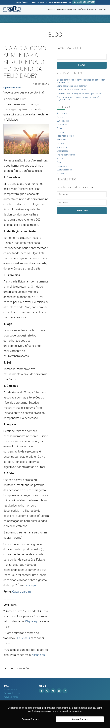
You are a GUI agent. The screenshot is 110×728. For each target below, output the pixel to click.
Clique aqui (32, 621)
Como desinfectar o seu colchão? (72, 86)
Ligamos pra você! (85, 2)
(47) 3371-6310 (29, 2)
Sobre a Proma (10, 689)
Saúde (59, 162)
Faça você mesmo (65, 136)
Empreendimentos (66, 9)
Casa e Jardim (21, 591)
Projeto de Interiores (66, 155)
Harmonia (16, 87)
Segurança (62, 166)
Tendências (62, 173)
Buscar (82, 65)
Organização (62, 151)
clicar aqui (29, 585)
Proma (51, 9)
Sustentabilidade (64, 170)
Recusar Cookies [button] (30, 719)
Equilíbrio (7, 87)
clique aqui (38, 655)
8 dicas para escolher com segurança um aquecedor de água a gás (81, 81)
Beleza (60, 117)
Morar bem (62, 147)
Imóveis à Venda (87, 9)
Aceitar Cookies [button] (80, 719)
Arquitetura (62, 113)
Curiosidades (63, 121)
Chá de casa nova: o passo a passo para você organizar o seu (78, 98)
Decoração (62, 124)
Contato (102, 9)
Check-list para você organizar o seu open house (79, 93)
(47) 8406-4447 (61, 2)
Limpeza (60, 143)
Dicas (59, 128)
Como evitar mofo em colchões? (72, 90)
